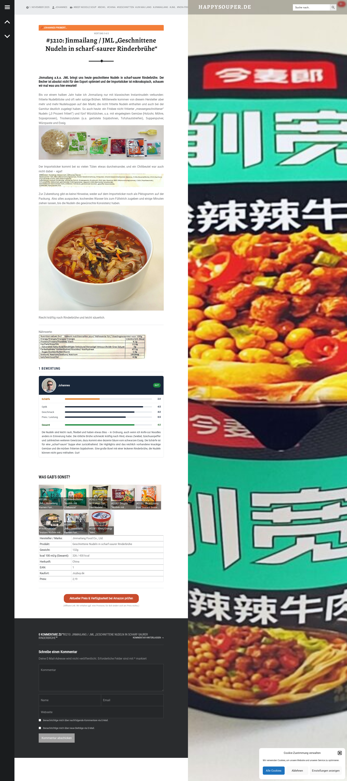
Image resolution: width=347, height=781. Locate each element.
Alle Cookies (273, 770)
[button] (340, 753)
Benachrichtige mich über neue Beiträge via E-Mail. (69, 728)
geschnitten (126, 7)
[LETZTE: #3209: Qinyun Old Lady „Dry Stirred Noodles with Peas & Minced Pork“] (7, 36)
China (112, 7)
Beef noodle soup (85, 7)
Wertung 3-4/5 (101, 33)
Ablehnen (297, 770)
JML (173, 7)
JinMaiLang (161, 7)
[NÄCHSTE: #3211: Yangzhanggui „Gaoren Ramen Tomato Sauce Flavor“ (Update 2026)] (7, 21)
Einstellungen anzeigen (326, 770)
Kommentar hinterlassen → (148, 637)
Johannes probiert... (53, 27)
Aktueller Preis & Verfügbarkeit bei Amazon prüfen (101, 598)
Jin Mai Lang (144, 7)
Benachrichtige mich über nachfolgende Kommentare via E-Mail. (75, 720)
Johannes (61, 7)
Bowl (102, 7)
